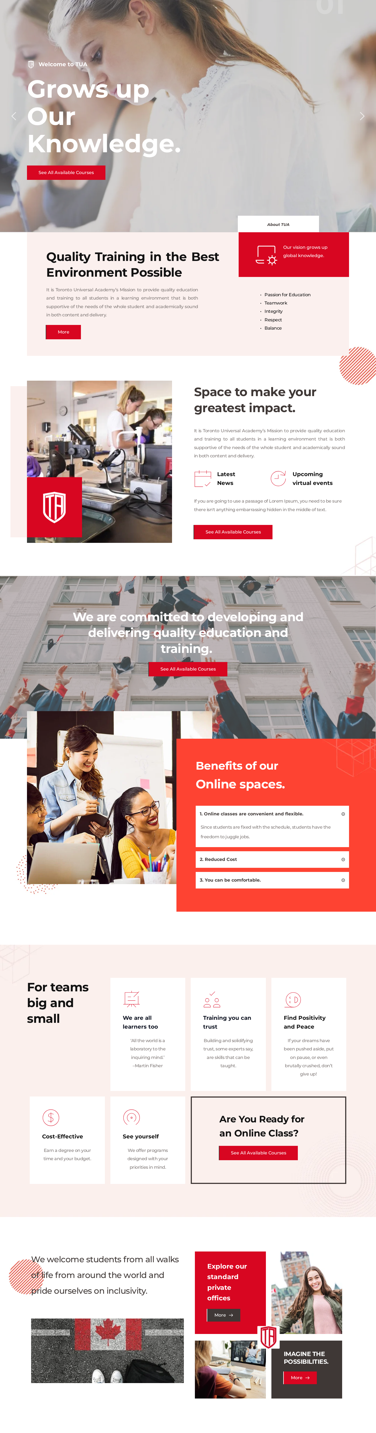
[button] (272, 814)
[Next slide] (362, 116)
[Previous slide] (14, 116)
